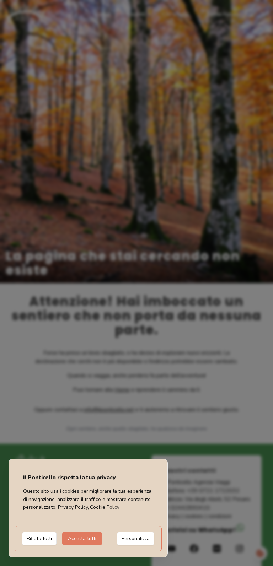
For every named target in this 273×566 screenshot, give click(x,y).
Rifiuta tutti (39, 538)
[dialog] (88, 508)
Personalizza (136, 538)
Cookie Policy (104, 507)
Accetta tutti (82, 538)
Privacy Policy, (73, 507)
